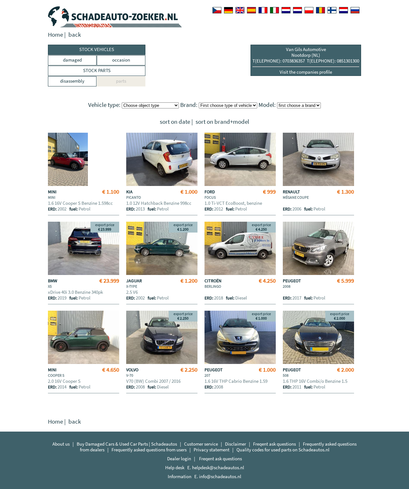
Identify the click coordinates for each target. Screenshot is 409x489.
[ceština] (216, 10)
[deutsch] (228, 10)
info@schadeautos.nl (220, 476)
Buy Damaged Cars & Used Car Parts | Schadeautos (127, 444)
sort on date (175, 121)
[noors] (297, 10)
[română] (320, 10)
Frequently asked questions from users (149, 450)
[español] (251, 10)
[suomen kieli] (332, 10)
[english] (239, 10)
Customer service (201, 444)
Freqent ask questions (274, 444)
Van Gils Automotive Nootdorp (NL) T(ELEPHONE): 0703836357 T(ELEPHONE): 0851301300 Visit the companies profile (305, 60)
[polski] (309, 10)
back (74, 34)
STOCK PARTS (97, 70)
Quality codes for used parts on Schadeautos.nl (282, 450)
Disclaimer (235, 444)
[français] (263, 10)
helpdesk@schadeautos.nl (218, 467)
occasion (121, 60)
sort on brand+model (222, 121)
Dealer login (179, 459)
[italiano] (274, 10)
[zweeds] (343, 10)
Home (55, 34)
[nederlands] (286, 10)
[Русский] (355, 10)
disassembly (72, 81)
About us (61, 444)
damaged (72, 60)
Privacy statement (211, 450)
